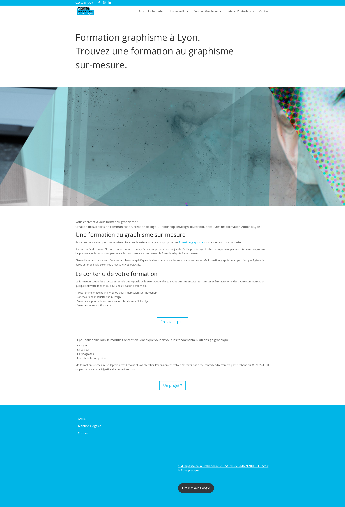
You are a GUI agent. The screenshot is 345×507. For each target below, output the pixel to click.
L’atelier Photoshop (239, 11)
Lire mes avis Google (196, 488)
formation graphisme (191, 242)
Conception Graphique (138, 340)
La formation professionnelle (166, 11)
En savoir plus (172, 321)
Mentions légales (89, 426)
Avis (141, 11)
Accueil (82, 419)
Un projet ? (172, 385)
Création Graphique (206, 11)
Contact (264, 11)
